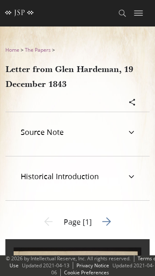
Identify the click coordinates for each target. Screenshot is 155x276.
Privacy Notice (92, 265)
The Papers (38, 49)
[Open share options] (132, 103)
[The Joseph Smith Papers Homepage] (19, 13)
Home (12, 49)
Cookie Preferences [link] (86, 272)
